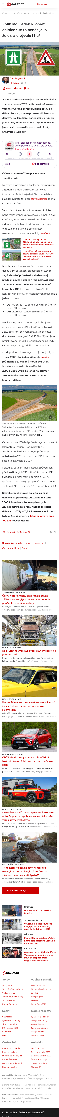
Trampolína (41, 1085)
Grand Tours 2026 (38, 1004)
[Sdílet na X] (55, 532)
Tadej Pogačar (37, 997)
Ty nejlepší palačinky (40, 1017)
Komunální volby (9, 1004)
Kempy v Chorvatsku (11, 1048)
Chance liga (7, 1017)
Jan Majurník (18, 78)
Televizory (45, 1098)
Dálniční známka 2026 (40, 1052)
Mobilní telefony (29, 1095)
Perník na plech (37, 1035)
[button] (29, 59)
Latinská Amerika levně (12, 1063)
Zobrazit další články (15, 890)
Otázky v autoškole (39, 1063)
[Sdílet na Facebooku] (51, 532)
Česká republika (10, 548)
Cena (24, 548)
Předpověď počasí (35, 1075)
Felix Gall (35, 1000)
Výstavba (39, 543)
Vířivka (48, 1088)
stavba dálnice (39, 199)
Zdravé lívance (37, 1024)
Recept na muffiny (39, 1020)
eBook (9, 88)
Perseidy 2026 (8, 1078)
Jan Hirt (34, 993)
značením (46, 233)
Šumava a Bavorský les (12, 1056)
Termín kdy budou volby (12, 997)
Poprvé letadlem (9, 1052)
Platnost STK (36, 1067)
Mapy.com (22, 1075)
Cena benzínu (21, 1078)
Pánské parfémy (24, 1101)
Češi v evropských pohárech (40, 1078)
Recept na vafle (37, 1032)
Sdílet (19, 88)
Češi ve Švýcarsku (9, 1059)
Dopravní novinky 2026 (41, 1056)
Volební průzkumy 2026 (12, 989)
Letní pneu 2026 (38, 1048)
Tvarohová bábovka (39, 1028)
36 (28, 88)
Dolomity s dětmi (9, 1067)
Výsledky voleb (8, 993)
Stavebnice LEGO (44, 1095)
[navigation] (3, 4)
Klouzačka (6, 1088)
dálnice (45, 357)
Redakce (23, 1112)
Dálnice (28, 543)
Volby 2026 (7, 985)
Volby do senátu (9, 1000)
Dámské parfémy (9, 1098)
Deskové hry (34, 1098)
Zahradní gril (39, 1088)
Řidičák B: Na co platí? (40, 1059)
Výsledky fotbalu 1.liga (11, 1020)
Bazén (17, 1085)
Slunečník (51, 1085)
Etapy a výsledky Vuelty (41, 989)
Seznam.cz (42, 4)
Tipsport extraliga (9, 1024)
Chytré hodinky (9, 1101)
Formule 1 (6, 1032)
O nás (5, 1112)
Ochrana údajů (36, 1112)
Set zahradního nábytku (22, 1088)
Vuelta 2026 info (38, 985)
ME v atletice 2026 (10, 1028)
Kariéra (13, 1112)
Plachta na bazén (28, 1085)
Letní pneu (22, 1098)
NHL (4, 1035)
